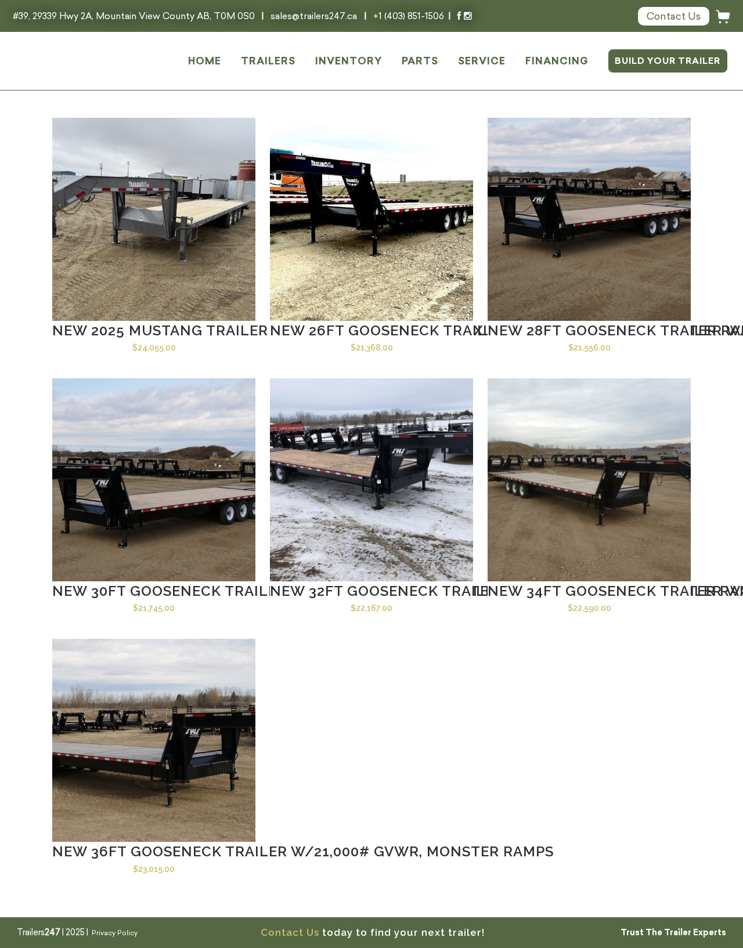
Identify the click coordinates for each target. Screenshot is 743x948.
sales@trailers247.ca (313, 15)
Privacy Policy (115, 933)
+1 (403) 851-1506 (408, 15)
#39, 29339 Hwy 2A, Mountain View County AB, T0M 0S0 (135, 15)
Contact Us (290, 932)
